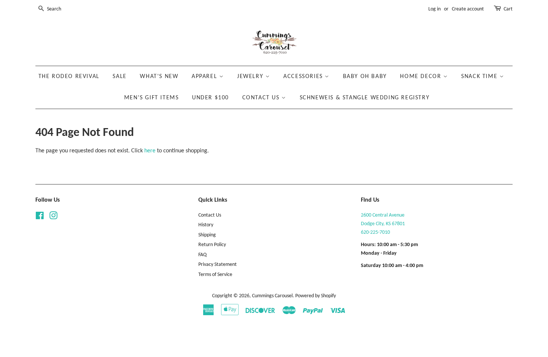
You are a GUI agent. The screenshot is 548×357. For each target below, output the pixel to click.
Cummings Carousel (272, 296)
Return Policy (212, 244)
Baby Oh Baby (365, 77)
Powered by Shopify (315, 296)
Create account (468, 9)
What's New (159, 77)
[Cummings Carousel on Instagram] (53, 217)
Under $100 (210, 98)
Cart (508, 9)
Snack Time (480, 77)
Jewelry (251, 77)
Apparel (205, 77)
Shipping (207, 235)
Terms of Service (215, 274)
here (149, 151)
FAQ (202, 254)
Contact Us (262, 98)
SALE (119, 77)
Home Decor (421, 77)
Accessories (304, 77)
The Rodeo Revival (69, 77)
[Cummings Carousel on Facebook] (39, 217)
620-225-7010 (375, 232)
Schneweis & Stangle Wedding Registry (365, 98)
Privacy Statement (217, 264)
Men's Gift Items (151, 98)
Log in (434, 9)
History (205, 225)
